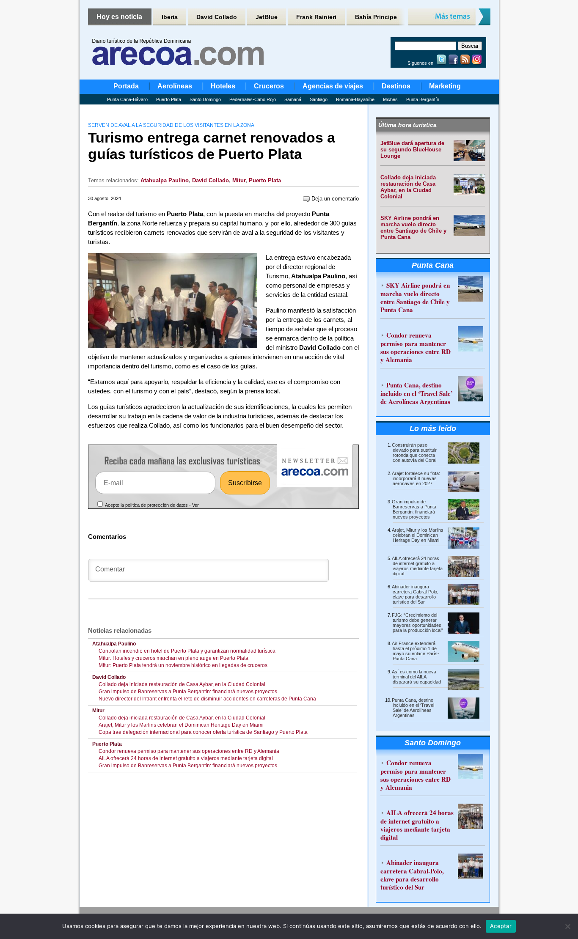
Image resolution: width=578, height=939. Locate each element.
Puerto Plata (168, 99)
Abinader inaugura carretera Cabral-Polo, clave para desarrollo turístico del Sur (415, 594)
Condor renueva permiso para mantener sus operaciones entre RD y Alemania (189, 751)
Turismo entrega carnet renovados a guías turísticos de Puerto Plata (211, 145)
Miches (390, 99)
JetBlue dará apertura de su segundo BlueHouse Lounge (412, 149)
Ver (195, 505)
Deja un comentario (334, 198)
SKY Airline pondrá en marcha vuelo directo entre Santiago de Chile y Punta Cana (413, 227)
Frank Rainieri (316, 17)
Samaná (292, 99)
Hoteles (223, 86)
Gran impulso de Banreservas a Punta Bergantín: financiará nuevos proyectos (189, 692)
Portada (126, 86)
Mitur (238, 180)
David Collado (216, 17)
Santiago (319, 99)
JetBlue (267, 17)
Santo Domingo (205, 99)
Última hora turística (407, 124)
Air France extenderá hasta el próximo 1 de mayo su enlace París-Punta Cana (415, 651)
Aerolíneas (174, 86)
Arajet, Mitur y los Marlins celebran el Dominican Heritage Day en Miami (181, 725)
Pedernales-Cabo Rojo (252, 99)
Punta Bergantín (422, 99)
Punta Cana (433, 265)
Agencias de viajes (333, 86)
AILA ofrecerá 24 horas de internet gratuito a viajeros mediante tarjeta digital (186, 758)
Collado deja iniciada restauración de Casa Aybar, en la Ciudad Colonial (182, 684)
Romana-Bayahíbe (355, 99)
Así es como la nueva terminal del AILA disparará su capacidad (416, 676)
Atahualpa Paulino (164, 180)
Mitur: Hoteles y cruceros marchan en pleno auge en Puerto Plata (173, 658)
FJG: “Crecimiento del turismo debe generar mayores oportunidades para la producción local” (417, 622)
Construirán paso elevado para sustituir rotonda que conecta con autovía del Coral (414, 452)
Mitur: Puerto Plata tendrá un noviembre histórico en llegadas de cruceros (183, 665)
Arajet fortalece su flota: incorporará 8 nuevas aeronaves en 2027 (416, 478)
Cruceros (269, 86)
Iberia (170, 17)
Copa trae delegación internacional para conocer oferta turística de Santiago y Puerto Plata (203, 732)
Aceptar (501, 926)
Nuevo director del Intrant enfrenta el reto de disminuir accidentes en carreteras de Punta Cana (207, 699)
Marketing (445, 86)
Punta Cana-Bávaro (127, 99)
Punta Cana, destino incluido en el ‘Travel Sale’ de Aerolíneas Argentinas (416, 393)
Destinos (396, 86)
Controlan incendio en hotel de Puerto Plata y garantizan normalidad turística (187, 651)
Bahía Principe (376, 17)
